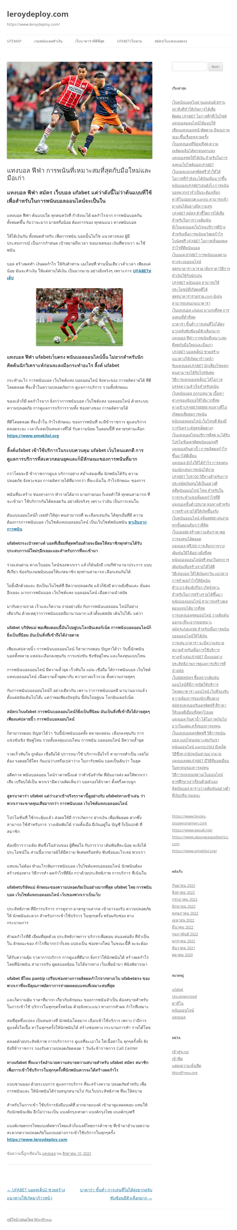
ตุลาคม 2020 (182, 954)
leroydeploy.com (38, 14)
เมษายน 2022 (183, 920)
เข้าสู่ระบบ (180, 1051)
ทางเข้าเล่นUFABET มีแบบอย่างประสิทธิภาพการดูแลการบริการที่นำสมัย (199, 663)
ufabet (177, 989)
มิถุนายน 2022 (183, 906)
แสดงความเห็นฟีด (186, 1065)
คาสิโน (178, 1003)
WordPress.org (184, 1072)
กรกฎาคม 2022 (184, 899)
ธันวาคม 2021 (183, 947)
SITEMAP (14, 41)
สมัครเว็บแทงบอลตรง (171, 41)
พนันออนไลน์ (183, 1010)
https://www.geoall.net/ (192, 830)
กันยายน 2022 (183, 885)
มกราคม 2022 (183, 941)
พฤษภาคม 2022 (185, 913)
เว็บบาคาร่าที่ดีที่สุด (89, 41)
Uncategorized (184, 996)
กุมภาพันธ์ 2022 (185, 934)
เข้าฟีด (177, 1058)
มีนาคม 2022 (182, 927)
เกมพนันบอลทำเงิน (48, 41)
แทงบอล (49, 1153)
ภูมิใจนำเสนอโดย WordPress (29, 1219)
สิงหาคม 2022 (183, 892)
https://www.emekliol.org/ (194, 850)
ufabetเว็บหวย (129, 41)
